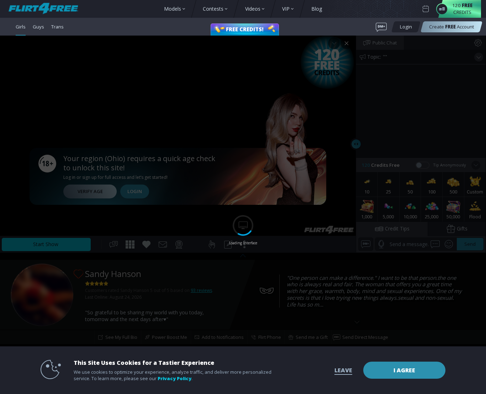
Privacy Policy (174, 378)
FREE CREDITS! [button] (245, 29)
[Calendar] (425, 9)
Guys (38, 26)
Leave (343, 370)
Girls (21, 26)
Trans (57, 26)
